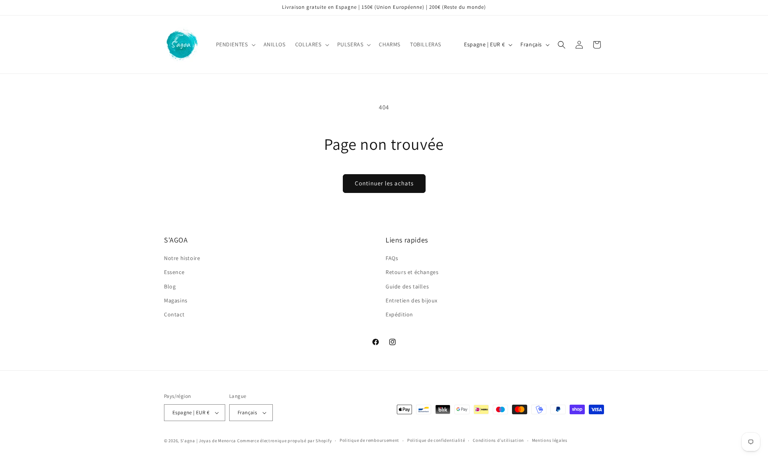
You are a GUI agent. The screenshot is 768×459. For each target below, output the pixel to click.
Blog (170, 286)
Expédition (399, 314)
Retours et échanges (412, 272)
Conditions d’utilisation (498, 440)
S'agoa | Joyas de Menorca (208, 440)
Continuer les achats (384, 183)
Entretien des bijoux (412, 300)
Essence (174, 272)
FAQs (392, 258)
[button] (235, 44)
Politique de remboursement (369, 440)
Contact (174, 314)
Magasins (176, 300)
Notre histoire (182, 258)
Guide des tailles (407, 286)
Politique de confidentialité (436, 440)
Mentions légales (550, 440)
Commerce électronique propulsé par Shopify (284, 440)
